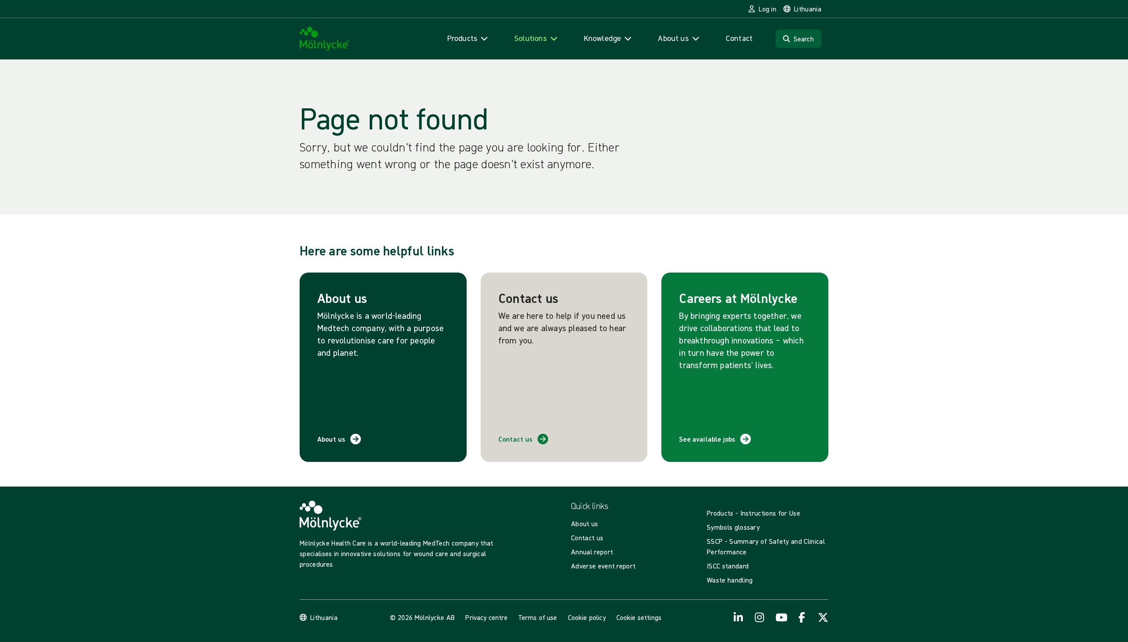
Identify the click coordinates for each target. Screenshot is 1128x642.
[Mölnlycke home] (325, 39)
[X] (823, 617)
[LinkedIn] (738, 617)
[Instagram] (759, 617)
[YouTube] (781, 617)
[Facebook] (802, 617)
